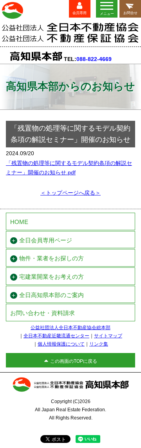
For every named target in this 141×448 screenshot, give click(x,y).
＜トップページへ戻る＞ (70, 193)
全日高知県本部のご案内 (51, 295)
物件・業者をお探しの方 (51, 258)
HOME (19, 222)
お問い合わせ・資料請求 (42, 313)
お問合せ (130, 13)
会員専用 (79, 13)
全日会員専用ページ (45, 240)
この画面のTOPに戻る (73, 361)
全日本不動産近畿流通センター (56, 336)
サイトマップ (108, 336)
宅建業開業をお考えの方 (51, 277)
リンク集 (98, 344)
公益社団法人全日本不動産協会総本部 (70, 327)
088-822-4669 (94, 59)
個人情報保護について (61, 344)
